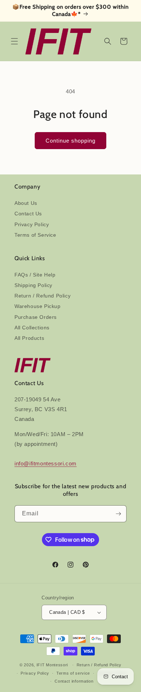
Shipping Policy (33, 285)
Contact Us (28, 213)
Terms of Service (35, 235)
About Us (25, 203)
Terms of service (73, 673)
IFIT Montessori (52, 665)
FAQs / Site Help (35, 275)
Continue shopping (70, 141)
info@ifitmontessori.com (45, 463)
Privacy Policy (31, 224)
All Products (29, 338)
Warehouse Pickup (37, 306)
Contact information (74, 681)
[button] (14, 41)
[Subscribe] (118, 513)
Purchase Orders (35, 317)
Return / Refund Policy (42, 296)
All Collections (32, 327)
